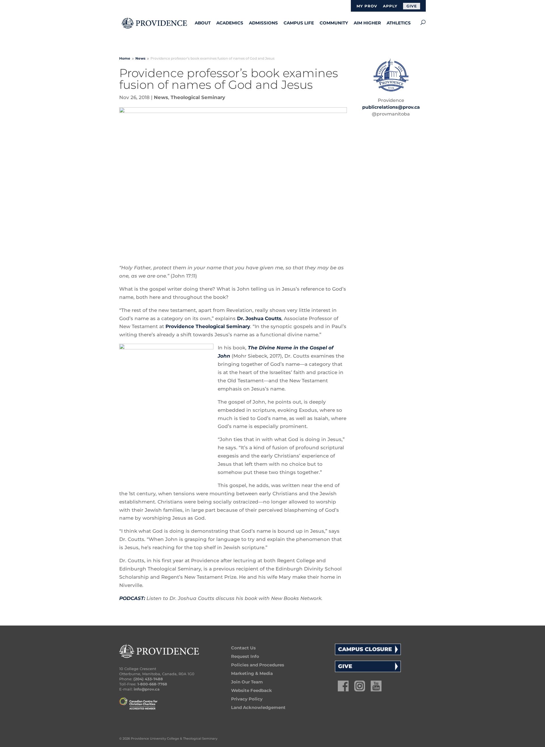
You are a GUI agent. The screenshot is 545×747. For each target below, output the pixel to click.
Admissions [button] (263, 23)
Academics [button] (229, 23)
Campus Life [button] (299, 23)
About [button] (203, 23)
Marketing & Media (252, 673)
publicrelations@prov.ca (391, 107)
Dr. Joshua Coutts (259, 318)
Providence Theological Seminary (207, 326)
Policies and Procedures (257, 665)
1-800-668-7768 (152, 684)
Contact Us (243, 648)
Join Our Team (247, 682)
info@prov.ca (147, 689)
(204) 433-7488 (148, 679)
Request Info (245, 656)
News (161, 97)
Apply (390, 6)
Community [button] (334, 23)
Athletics (399, 23)
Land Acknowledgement (258, 707)
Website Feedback (251, 690)
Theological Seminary (198, 97)
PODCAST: (132, 598)
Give (411, 6)
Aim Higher (367, 23)
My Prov (367, 6)
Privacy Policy (247, 699)
